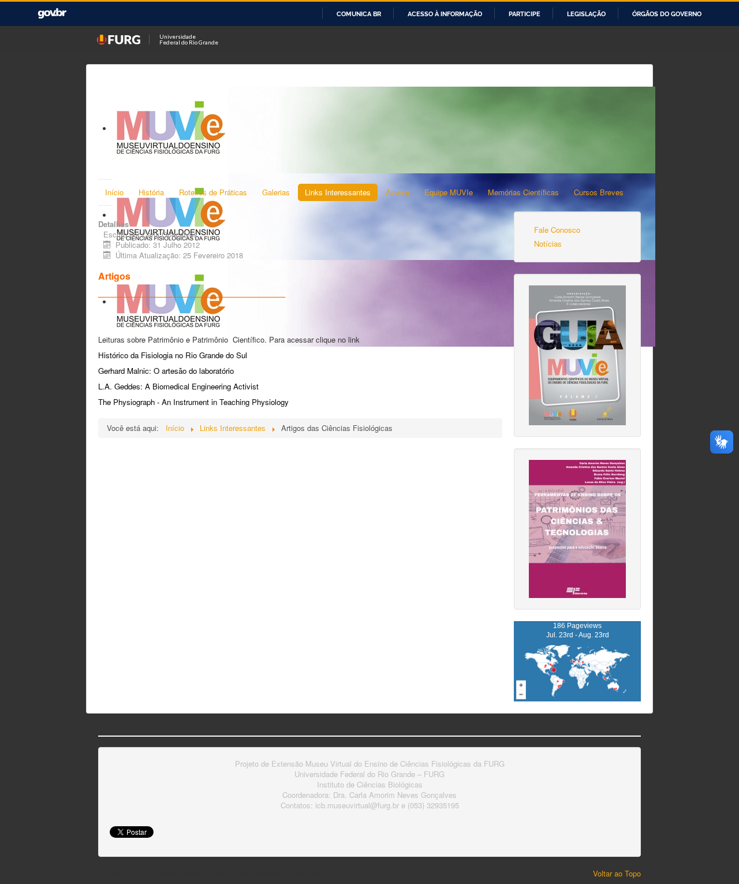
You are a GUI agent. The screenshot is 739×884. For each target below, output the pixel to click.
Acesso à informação (445, 14)
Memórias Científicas (523, 192)
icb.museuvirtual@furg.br (357, 805)
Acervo (397, 192)
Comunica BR (359, 14)
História (151, 192)
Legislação (586, 14)
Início (114, 192)
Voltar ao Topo (617, 873)
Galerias (276, 192)
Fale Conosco (557, 229)
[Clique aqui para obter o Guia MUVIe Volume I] (577, 353)
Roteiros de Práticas (213, 192)
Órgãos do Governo (666, 14)
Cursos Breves (599, 192)
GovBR (52, 13)
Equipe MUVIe (448, 192)
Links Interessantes (338, 192)
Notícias (548, 243)
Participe (524, 14)
